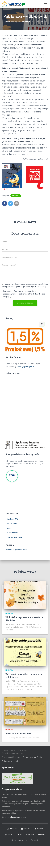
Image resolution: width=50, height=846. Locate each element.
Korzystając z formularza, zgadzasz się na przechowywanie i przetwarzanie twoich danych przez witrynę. (24, 293)
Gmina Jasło (12, 523)
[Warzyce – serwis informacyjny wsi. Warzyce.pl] (14, 4)
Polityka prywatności (10, 761)
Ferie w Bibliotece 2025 (18, 733)
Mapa (9, 528)
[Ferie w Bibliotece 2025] (25, 711)
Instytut (27, 829)
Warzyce (13, 829)
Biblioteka (15, 195)
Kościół (40, 829)
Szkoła (11, 835)
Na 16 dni (26, 550)
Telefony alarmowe (14, 537)
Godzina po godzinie (13, 550)
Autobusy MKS (12, 519)
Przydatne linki (12, 533)
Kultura (31, 835)
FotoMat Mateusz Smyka (32, 757)
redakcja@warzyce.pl (25, 367)
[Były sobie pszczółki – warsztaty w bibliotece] (25, 652)
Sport (42, 835)
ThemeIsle (35, 840)
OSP (20, 835)
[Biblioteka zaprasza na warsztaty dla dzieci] (25, 595)
